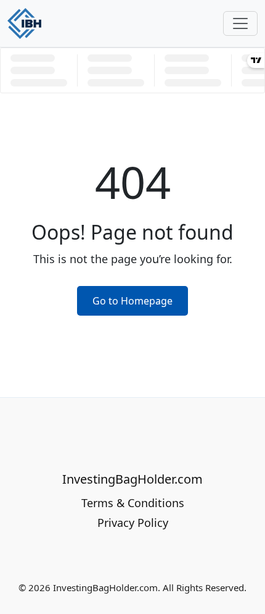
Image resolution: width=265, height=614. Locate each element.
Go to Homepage (132, 301)
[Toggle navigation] (240, 23)
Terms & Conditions (132, 502)
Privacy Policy (132, 522)
